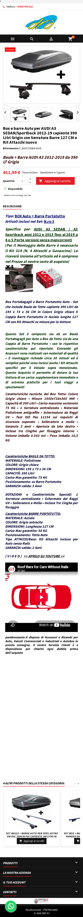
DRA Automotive (20, 670)
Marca (6, 670)
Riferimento (11, 148)
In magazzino (10, 683)
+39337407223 (24, 6)
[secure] (41, 900)
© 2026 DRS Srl (41, 913)
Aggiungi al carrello (55, 181)
